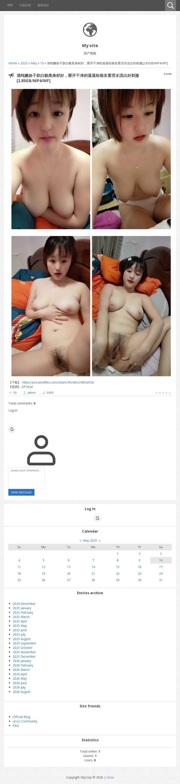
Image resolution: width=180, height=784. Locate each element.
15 (117, 567)
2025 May (20, 626)
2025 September (24, 643)
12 (43, 567)
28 (93, 580)
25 (19, 580)
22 (117, 573)
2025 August (22, 639)
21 (93, 573)
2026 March (21, 670)
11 (19, 567)
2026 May (20, 678)
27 (68, 580)
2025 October (22, 648)
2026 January (22, 661)
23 (139, 573)
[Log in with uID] (11, 416)
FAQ (16, 725)
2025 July (19, 634)
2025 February (23, 612)
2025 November (24, 652)
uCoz (110, 777)
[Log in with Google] (11, 429)
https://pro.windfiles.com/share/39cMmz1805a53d (58, 382)
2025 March (21, 617)
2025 (23, 63)
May (34, 63)
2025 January (22, 608)
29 (117, 580)
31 (161, 580)
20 (68, 573)
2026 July (19, 687)
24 (161, 573)
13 (68, 567)
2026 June (20, 683)
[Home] (90, 35)
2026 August (22, 692)
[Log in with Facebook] (11, 422)
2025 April (20, 621)
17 (161, 567)
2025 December (24, 656)
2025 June (20, 630)
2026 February (23, 665)
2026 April (20, 674)
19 (43, 573)
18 (19, 573)
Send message (21, 492)
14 (93, 567)
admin (31, 393)
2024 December (24, 603)
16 (139, 567)
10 (42, 63)
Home (12, 63)
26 (43, 580)
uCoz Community (25, 721)
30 (139, 580)
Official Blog (21, 717)
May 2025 (90, 540)
